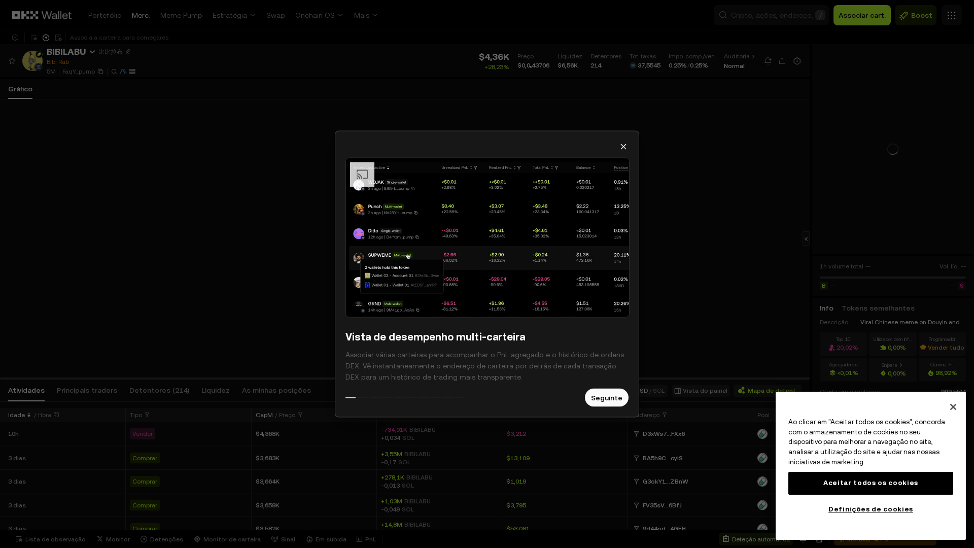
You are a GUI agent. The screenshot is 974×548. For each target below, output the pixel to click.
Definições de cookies (870, 509)
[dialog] (487, 274)
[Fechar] (953, 407)
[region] (871, 466)
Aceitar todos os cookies (870, 483)
